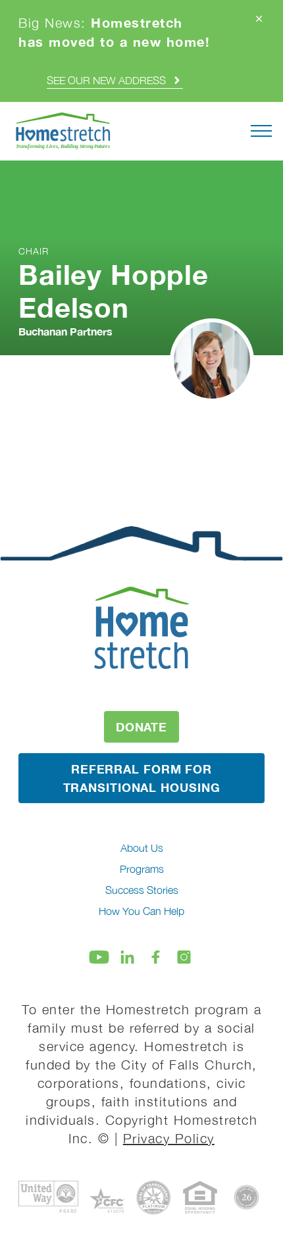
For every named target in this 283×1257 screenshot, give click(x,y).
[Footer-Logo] (141, 627)
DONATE (141, 727)
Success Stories (141, 890)
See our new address (106, 80)
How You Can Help (141, 911)
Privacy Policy (169, 1138)
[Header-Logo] (63, 131)
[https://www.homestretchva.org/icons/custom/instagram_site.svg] (183, 957)
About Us (141, 848)
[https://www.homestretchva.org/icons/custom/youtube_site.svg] (99, 957)
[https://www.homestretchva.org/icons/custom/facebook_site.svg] (155, 957)
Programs (142, 869)
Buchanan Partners (65, 331)
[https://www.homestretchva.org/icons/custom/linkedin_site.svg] (127, 957)
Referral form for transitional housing (141, 778)
